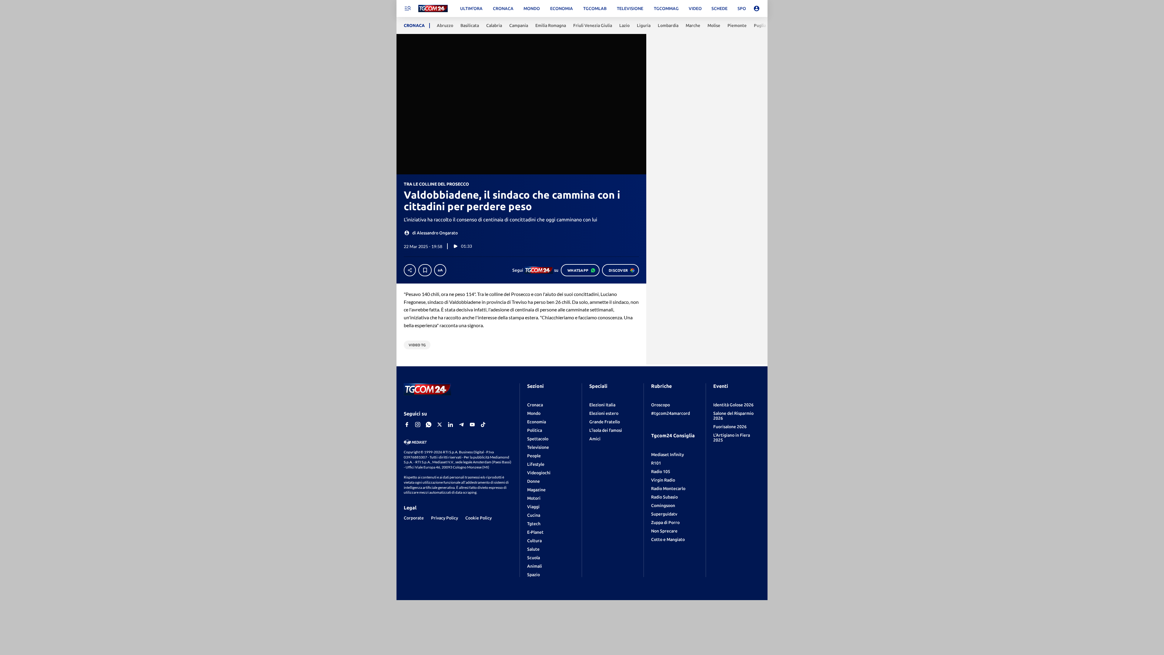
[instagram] (418, 425)
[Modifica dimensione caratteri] (440, 270)
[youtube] (472, 425)
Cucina (533, 515)
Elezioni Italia (602, 404)
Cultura (534, 540)
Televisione (538, 447)
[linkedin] (450, 425)
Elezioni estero (603, 413)
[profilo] (757, 8)
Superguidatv (664, 514)
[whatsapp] (429, 425)
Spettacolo (537, 438)
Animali (534, 566)
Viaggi (533, 506)
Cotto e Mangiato (668, 539)
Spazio (533, 574)
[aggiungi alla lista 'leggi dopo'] (425, 270)
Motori (533, 498)
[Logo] (433, 8)
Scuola (533, 557)
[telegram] (461, 425)
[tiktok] (483, 425)
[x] (439, 425)
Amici (594, 438)
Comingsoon (663, 505)
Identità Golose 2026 (733, 404)
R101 (656, 463)
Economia (536, 421)
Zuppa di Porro (665, 522)
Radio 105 (660, 471)
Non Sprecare (664, 531)
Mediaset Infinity (667, 454)
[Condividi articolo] (410, 270)
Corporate (414, 518)
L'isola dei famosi (605, 430)
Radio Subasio (664, 497)
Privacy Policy (444, 518)
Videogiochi (538, 472)
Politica (534, 430)
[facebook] (407, 425)
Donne (533, 481)
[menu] (407, 8)
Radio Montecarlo (668, 488)
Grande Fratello (604, 421)
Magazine (536, 489)
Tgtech (533, 523)
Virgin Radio (663, 480)
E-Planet (535, 532)
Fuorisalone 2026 (730, 426)
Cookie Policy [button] (478, 518)
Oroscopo (660, 404)
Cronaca (535, 404)
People (534, 455)
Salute (533, 549)
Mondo (533, 413)
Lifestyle (535, 464)
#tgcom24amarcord (670, 413)
